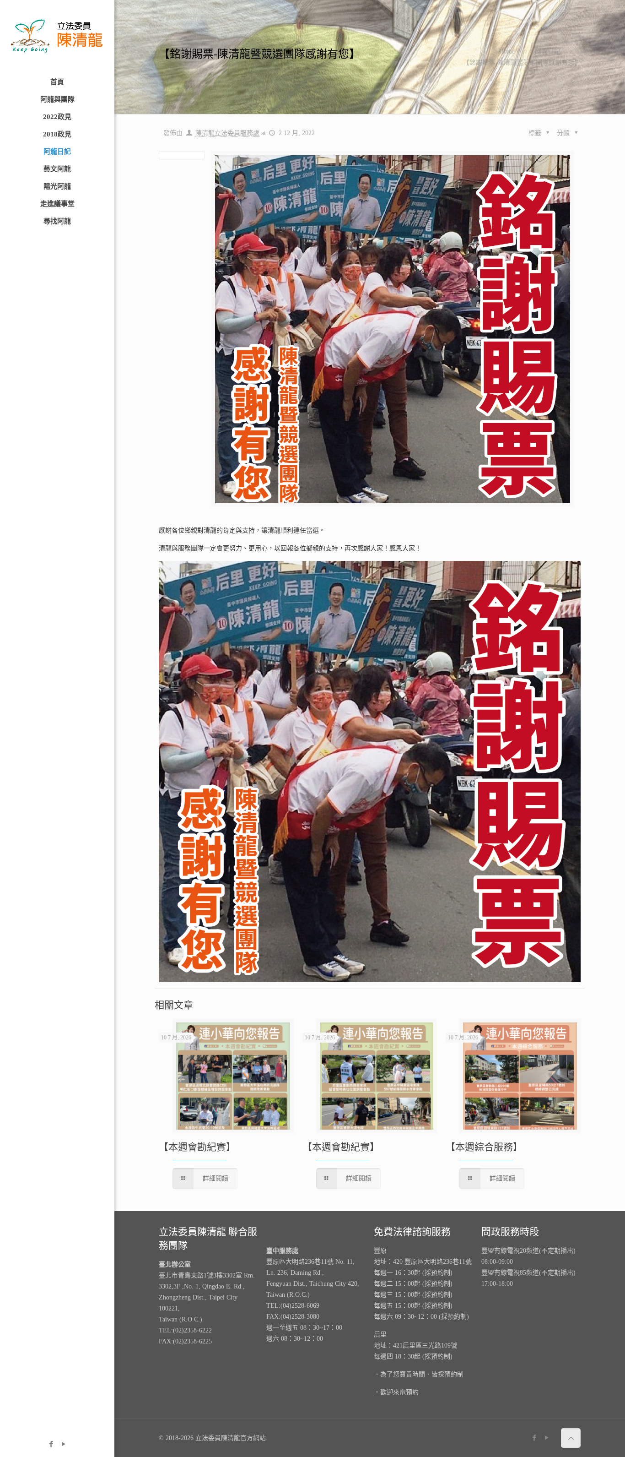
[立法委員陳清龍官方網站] (57, 36)
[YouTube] (63, 1444)
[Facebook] (51, 1444)
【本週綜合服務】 (484, 1147)
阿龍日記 (547, 51)
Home (507, 51)
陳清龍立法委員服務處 (227, 133)
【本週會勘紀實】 (197, 1147)
